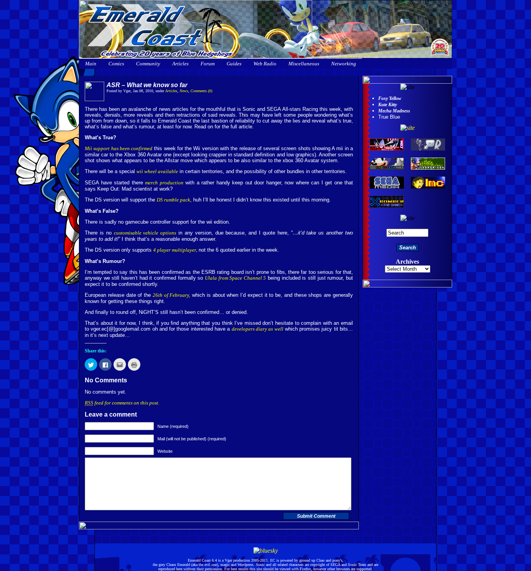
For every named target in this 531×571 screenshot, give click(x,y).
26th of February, (171, 295)
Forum (208, 64)
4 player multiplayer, (175, 250)
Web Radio (264, 64)
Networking (343, 64)
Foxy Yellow (389, 98)
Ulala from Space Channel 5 (235, 278)
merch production (164, 183)
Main (90, 64)
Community (148, 64)
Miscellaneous (303, 64)
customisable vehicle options (145, 233)
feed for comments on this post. (122, 403)
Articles (180, 64)
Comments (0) (201, 91)
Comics (116, 64)
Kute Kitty (387, 104)
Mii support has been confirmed (118, 148)
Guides (234, 64)
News (184, 91)
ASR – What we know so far (147, 85)
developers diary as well (257, 329)
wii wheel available (157, 171)
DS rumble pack (173, 200)
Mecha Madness (394, 111)
